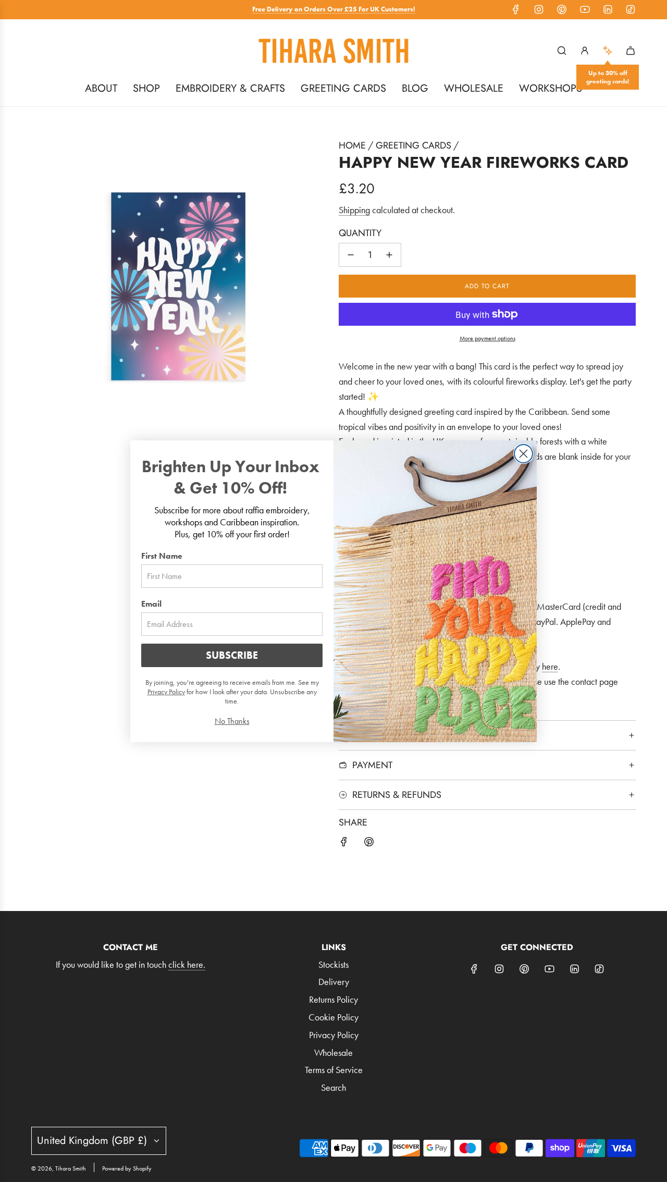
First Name (161, 555)
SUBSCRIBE (232, 655)
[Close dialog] (523, 454)
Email (151, 603)
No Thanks (232, 721)
